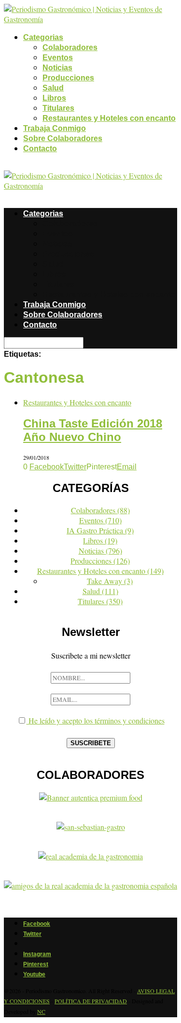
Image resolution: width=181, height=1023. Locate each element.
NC (41, 1011)
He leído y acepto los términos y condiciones (96, 720)
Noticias (57, 68)
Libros (54, 98)
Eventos (57, 57)
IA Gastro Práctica (100, 530)
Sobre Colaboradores (62, 138)
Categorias (43, 37)
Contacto (40, 148)
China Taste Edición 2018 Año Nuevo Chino (92, 430)
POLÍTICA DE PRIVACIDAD (91, 1001)
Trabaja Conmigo (54, 128)
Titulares (58, 108)
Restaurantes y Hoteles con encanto (109, 118)
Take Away (110, 581)
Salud (53, 88)
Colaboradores (69, 47)
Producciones (68, 78)
